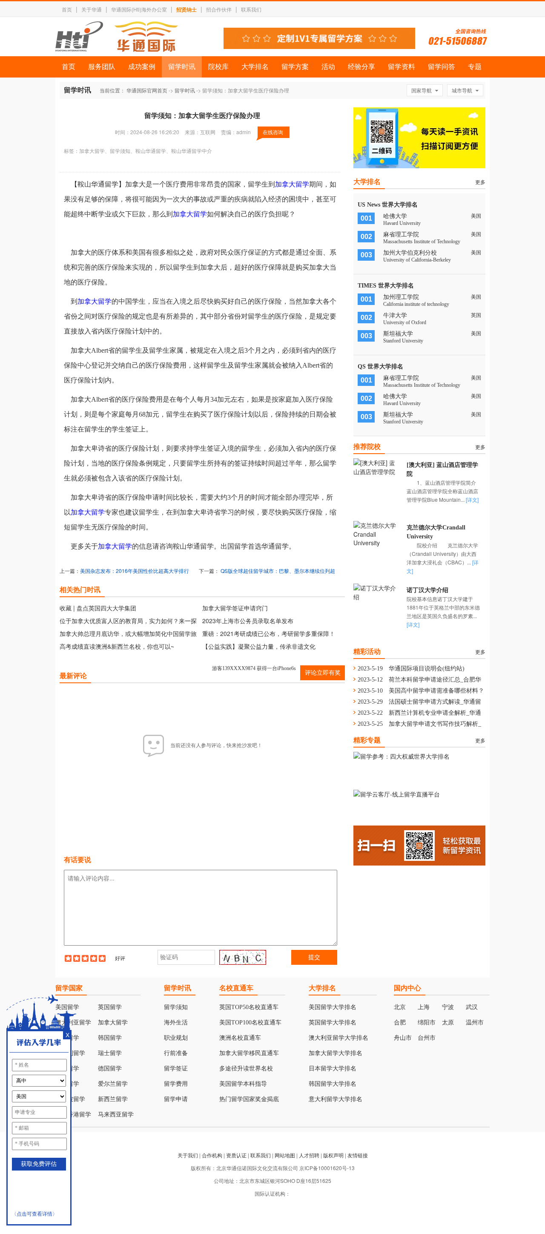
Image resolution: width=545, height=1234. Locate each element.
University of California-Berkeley (417, 260)
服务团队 (101, 66)
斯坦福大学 (398, 334)
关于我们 (188, 1155)
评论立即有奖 (323, 673)
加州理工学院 (401, 297)
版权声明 (333, 1155)
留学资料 (401, 66)
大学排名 (255, 66)
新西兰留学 (113, 1099)
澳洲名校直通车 (240, 1038)
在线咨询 (273, 131)
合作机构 (212, 1155)
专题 (475, 66)
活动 (328, 66)
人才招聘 (309, 1155)
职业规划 (176, 1038)
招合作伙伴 (219, 9)
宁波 (448, 1007)
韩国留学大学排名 (332, 1084)
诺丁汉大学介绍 (427, 590)
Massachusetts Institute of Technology (421, 241)
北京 (400, 1007)
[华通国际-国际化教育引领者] (116, 36)
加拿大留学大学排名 (335, 1053)
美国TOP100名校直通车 (250, 1022)
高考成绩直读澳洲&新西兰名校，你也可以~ (117, 646)
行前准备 (176, 1053)
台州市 (427, 1038)
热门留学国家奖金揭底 (249, 1099)
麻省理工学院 (401, 234)
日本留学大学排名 (332, 1068)
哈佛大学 (395, 216)
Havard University (402, 223)
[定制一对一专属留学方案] (319, 46)
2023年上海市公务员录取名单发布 (247, 620)
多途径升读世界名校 (246, 1068)
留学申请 (176, 1099)
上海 (424, 1007)
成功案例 (141, 66)
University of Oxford (404, 322)
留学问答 (441, 66)
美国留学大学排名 (332, 1007)
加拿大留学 (292, 184)
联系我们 (251, 9)
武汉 (472, 1007)
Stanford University (403, 341)
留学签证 (176, 1068)
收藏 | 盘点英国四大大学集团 (98, 608)
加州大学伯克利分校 (410, 253)
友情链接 (357, 1155)
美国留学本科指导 (243, 1084)
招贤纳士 (186, 9)
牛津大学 (395, 315)
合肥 (400, 1022)
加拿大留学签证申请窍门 (235, 608)
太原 (448, 1022)
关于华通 (91, 9)
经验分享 (361, 66)
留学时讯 (181, 66)
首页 (67, 9)
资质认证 (236, 1155)
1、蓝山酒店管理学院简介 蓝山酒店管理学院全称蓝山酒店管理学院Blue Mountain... (446, 491)
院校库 (218, 66)
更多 (480, 181)
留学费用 (176, 1084)
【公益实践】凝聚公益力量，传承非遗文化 (259, 646)
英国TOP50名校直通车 (248, 1007)
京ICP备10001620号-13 (327, 1167)
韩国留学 (110, 1038)
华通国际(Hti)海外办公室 (139, 9)
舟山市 (403, 1038)
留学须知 (176, 1007)
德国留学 (110, 1068)
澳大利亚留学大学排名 (338, 1038)
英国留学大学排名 (332, 1022)
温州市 (475, 1022)
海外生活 (176, 1022)
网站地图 (285, 1155)
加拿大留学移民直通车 (249, 1053)
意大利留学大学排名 (335, 1099)
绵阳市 (427, 1022)
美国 (134, 570)
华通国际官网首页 (146, 90)
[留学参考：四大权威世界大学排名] (401, 756)
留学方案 (295, 66)
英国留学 (110, 1007)
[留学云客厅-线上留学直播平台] (396, 794)
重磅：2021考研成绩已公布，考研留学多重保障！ (268, 633)
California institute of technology (416, 304)
